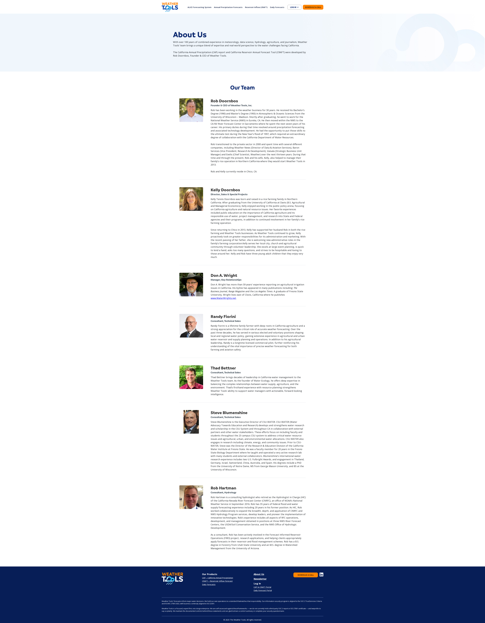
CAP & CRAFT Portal (262, 587)
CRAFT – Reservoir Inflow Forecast (217, 581)
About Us (259, 574)
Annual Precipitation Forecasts (228, 7)
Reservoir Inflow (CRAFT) (256, 7)
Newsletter (260, 578)
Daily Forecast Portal (263, 590)
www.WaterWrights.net (223, 298)
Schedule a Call (313, 7)
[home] (170, 7)
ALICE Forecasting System (199, 7)
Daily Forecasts (277, 7)
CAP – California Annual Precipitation (217, 577)
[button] (294, 7)
